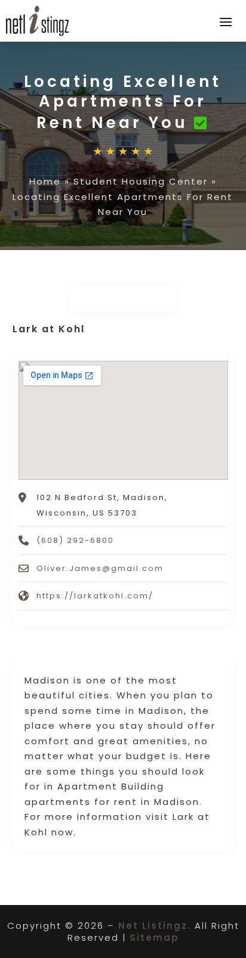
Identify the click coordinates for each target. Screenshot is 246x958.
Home (45, 181)
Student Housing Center (140, 181)
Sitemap (154, 937)
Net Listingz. (154, 925)
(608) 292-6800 (75, 540)
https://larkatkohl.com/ (94, 595)
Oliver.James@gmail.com (100, 568)
